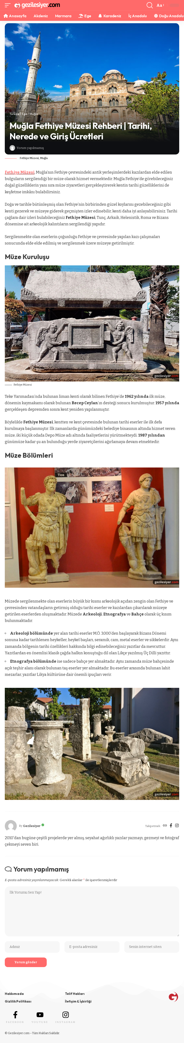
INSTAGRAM (65, 1022)
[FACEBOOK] (15, 1014)
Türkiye (14, 114)
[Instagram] (177, 826)
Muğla (34, 114)
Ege (24, 114)
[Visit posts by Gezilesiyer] (12, 148)
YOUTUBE (40, 1022)
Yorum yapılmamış (30, 148)
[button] (9, 5)
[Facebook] (171, 826)
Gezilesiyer (31, 826)
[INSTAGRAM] (65, 1014)
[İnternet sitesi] (164, 826)
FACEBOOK (15, 1022)
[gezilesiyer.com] (37, 5)
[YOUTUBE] (40, 1014)
